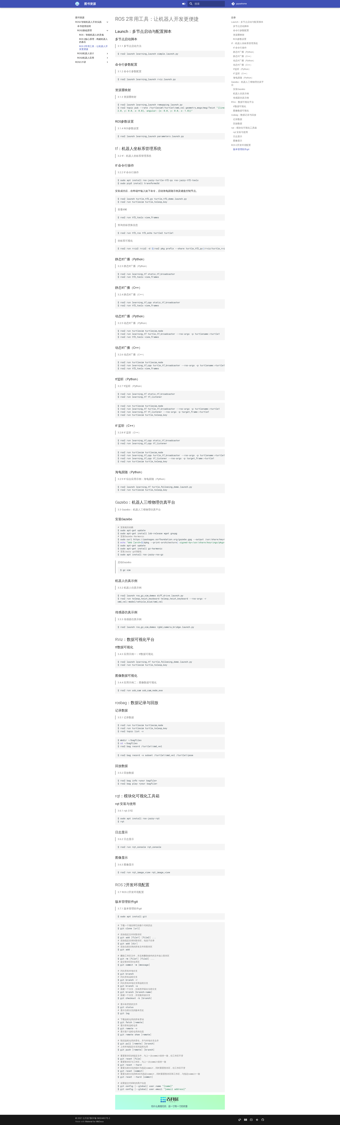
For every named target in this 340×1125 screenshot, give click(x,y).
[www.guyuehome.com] (239, 1119)
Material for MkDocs (94, 1121)
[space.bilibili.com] (251, 1119)
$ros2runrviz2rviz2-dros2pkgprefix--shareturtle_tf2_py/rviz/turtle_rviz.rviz (171, 248)
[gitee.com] (257, 1119)
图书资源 (79, 17)
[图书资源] (77, 4)
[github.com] (262, 1119)
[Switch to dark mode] (183, 4)
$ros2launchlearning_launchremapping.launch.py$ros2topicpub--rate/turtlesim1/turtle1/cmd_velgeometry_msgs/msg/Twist (171, 107)
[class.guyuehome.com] (245, 1119)
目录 (233, 17)
